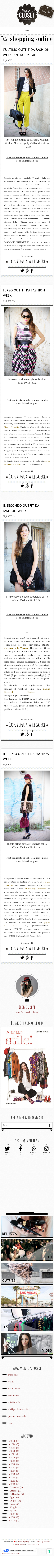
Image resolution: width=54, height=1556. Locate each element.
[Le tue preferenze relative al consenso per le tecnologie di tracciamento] (49, 1551)
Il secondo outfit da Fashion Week (21, 508)
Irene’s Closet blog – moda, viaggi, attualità (27, 14)
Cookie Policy (19, 1545)
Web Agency (23, 1542)
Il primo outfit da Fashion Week (26, 756)
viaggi (11, 1423)
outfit (11, 1382)
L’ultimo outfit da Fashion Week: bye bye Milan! (26, 52)
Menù (27, 31)
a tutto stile (14, 1403)
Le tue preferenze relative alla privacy (21, 1550)
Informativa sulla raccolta (11, 1554)
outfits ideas (14, 1389)
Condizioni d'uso (34, 1545)
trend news (13, 1396)
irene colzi (13, 1375)
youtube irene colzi (17, 1416)
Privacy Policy (43, 1542)
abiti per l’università (18, 1409)
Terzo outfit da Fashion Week (24, 293)
